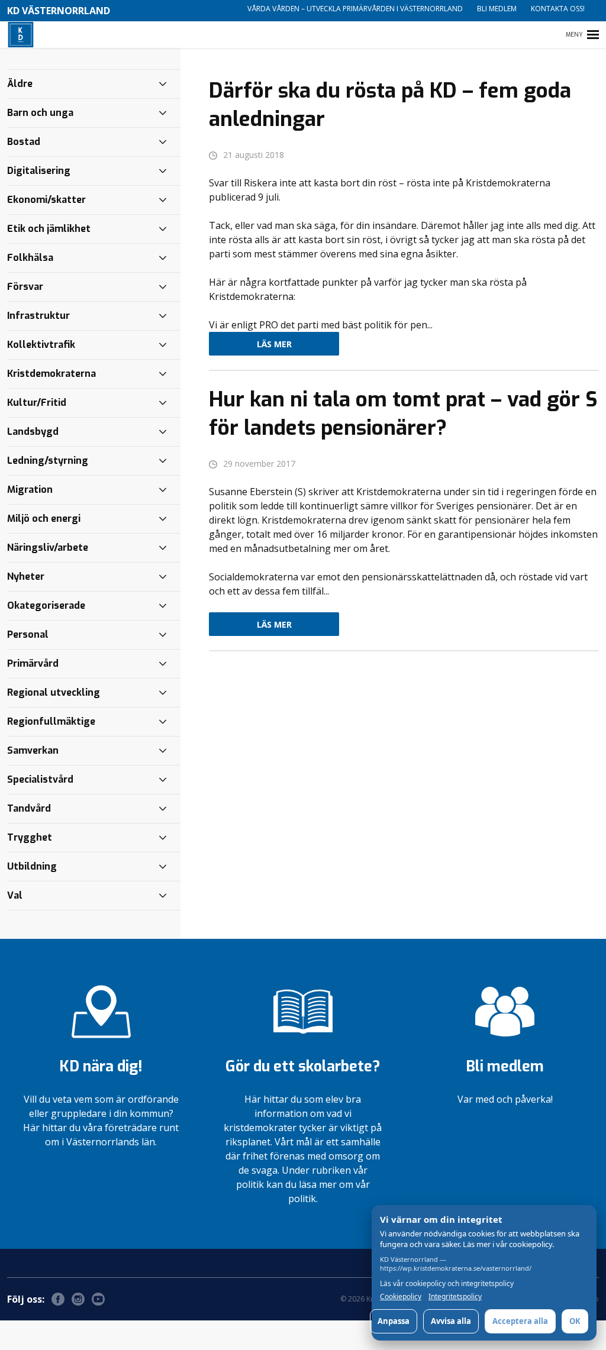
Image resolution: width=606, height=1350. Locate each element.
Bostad (23, 141)
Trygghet (29, 837)
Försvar (25, 286)
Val (14, 895)
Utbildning (32, 866)
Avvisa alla (451, 1321)
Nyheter (25, 576)
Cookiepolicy (400, 1296)
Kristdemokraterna (51, 373)
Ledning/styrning (47, 460)
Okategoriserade (46, 605)
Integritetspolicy (455, 1296)
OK (575, 1321)
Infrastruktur (38, 315)
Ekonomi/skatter (46, 199)
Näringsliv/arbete (47, 547)
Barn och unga (40, 112)
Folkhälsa (30, 257)
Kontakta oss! (558, 9)
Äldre (20, 83)
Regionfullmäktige (51, 721)
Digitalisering (38, 170)
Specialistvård (40, 779)
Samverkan (33, 750)
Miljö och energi (43, 518)
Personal (28, 634)
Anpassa (394, 1321)
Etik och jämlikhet (49, 228)
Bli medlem (497, 9)
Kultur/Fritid (36, 402)
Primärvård (33, 663)
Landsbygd (33, 431)
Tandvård (29, 808)
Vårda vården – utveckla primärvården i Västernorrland (355, 9)
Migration (30, 489)
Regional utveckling (53, 692)
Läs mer (274, 344)
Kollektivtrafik (41, 344)
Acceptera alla (520, 1321)
